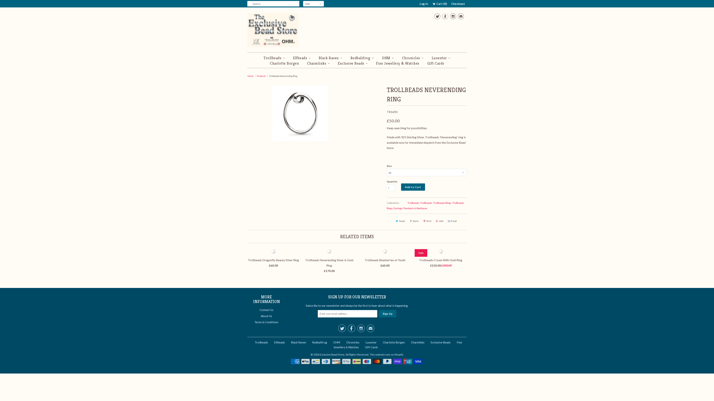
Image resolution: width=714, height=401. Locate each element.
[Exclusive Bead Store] (272, 30)
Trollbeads (272, 58)
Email (454, 221)
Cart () (441, 3)
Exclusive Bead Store (332, 354)
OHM (386, 58)
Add (441, 221)
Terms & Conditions (266, 322)
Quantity (392, 181)
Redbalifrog (360, 58)
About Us (266, 316)
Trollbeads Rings (442, 202)
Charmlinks (316, 63)
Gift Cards (435, 63)
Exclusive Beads (351, 63)
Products (261, 76)
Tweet (402, 221)
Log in (424, 3)
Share (416, 221)
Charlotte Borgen (284, 63)
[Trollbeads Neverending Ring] (300, 113)
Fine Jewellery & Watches (397, 63)
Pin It (429, 221)
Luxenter (439, 58)
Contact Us (266, 310)
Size (389, 165)
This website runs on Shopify (386, 354)
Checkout (458, 3)
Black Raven (329, 58)
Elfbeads (300, 58)
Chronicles (411, 58)
